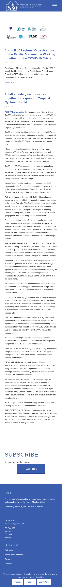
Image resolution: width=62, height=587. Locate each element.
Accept (18, 582)
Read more (9, 82)
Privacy (8, 559)
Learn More (44, 582)
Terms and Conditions (14, 555)
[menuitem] (53, 10)
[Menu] (53, 5)
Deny (30, 582)
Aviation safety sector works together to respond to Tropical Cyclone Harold (27, 98)
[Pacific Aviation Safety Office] (26, 5)
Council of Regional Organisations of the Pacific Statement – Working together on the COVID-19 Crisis (30, 54)
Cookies (8, 564)
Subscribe (9, 550)
